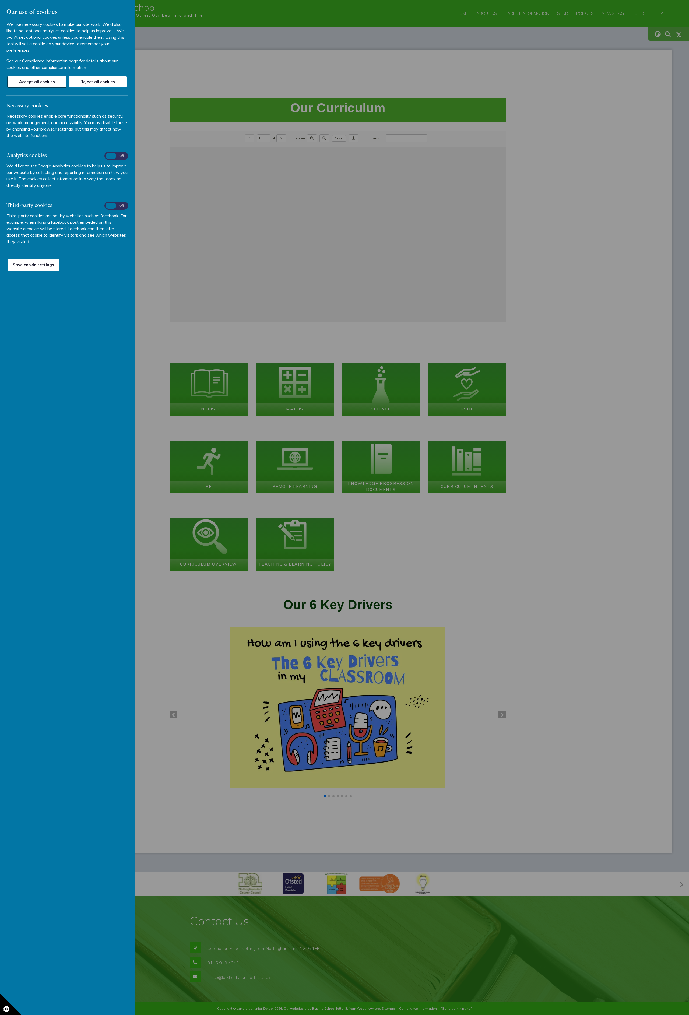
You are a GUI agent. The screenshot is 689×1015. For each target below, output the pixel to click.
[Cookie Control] (11, 1004)
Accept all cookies (37, 81)
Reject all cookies (97, 81)
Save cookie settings (33, 264)
